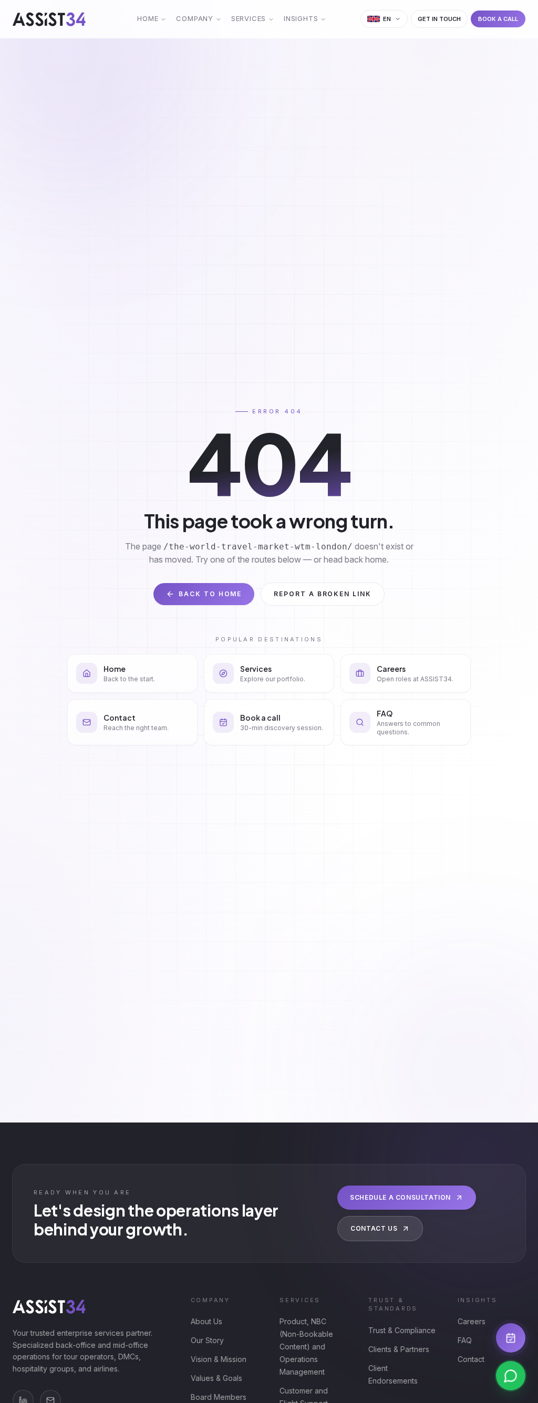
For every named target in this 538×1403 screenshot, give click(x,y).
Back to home (210, 594)
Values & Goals (216, 1378)
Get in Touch (439, 19)
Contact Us (373, 1228)
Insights (301, 18)
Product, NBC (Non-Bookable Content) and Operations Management (306, 1346)
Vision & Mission (218, 1359)
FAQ (465, 1340)
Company (194, 18)
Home (147, 18)
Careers (471, 1321)
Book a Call (498, 19)
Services (248, 18)
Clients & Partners (398, 1349)
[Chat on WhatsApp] (510, 1375)
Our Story (207, 1340)
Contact (471, 1359)
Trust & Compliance (402, 1330)
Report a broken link (322, 594)
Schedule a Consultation (400, 1197)
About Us (206, 1321)
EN (387, 19)
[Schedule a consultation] (510, 1338)
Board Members (218, 1396)
